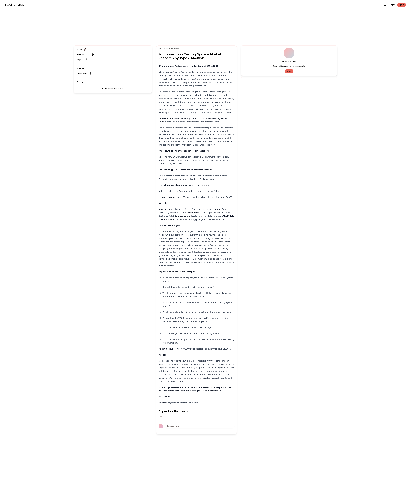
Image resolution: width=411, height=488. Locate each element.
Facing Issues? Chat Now (111, 88)
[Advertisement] (205, 27)
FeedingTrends (14, 4)
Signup (401, 5)
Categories (82, 82)
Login (393, 5)
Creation (81, 68)
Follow (289, 71)
